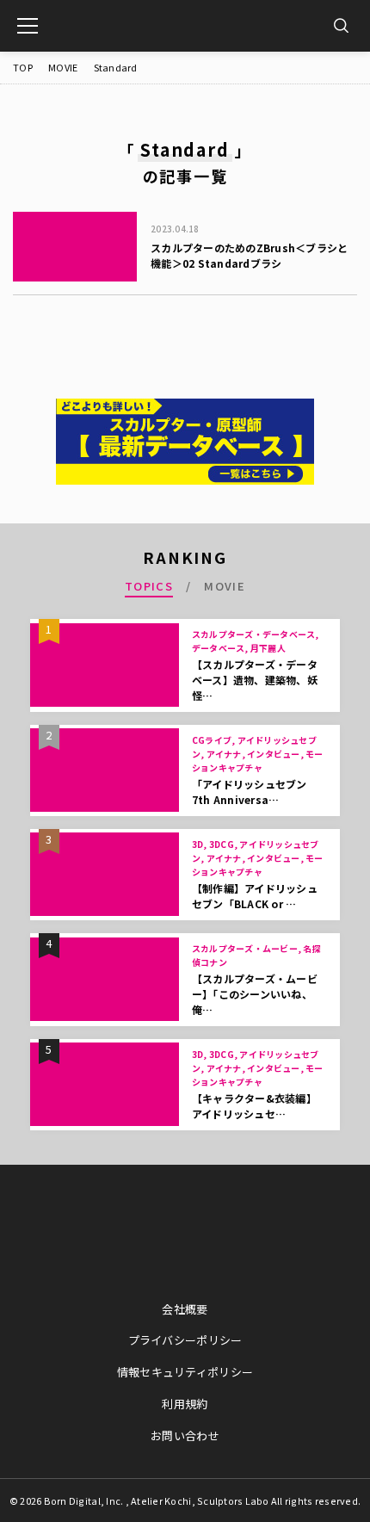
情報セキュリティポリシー (185, 1372)
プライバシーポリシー (185, 1340)
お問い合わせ (185, 1435)
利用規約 (184, 1403)
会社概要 (184, 1309)
